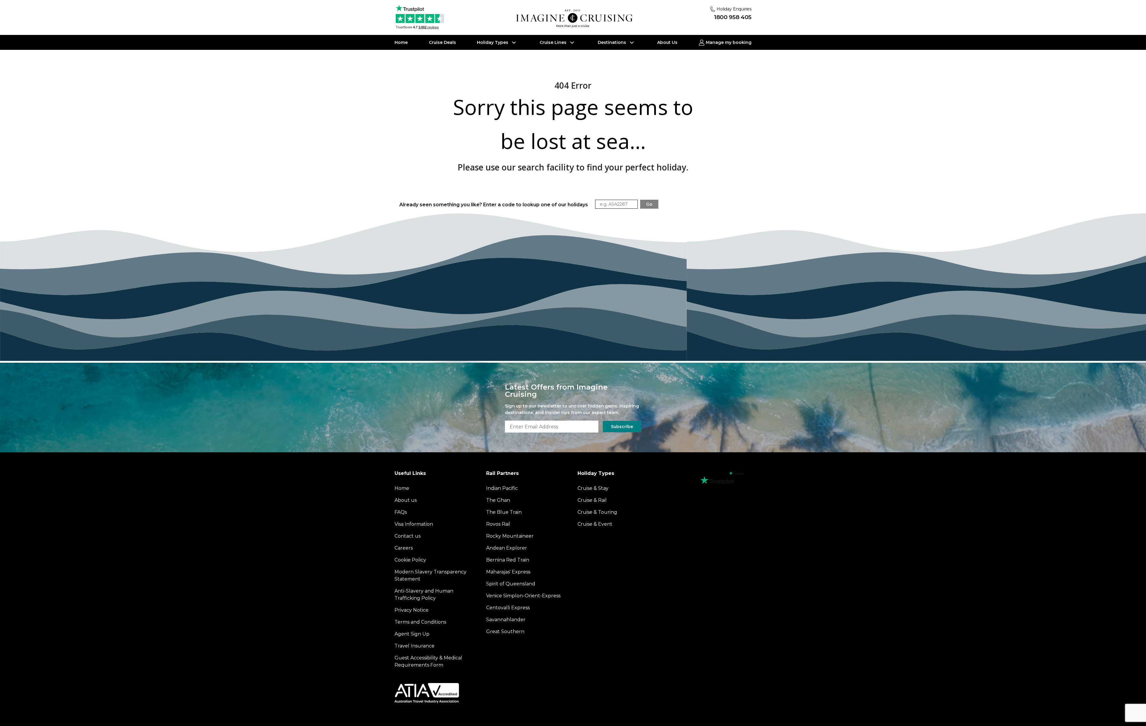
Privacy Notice (412, 610)
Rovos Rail (498, 524)
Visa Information (414, 524)
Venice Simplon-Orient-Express (523, 596)
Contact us (407, 536)
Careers (404, 548)
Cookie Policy (410, 560)
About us (406, 500)
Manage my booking (728, 42)
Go (649, 204)
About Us (667, 42)
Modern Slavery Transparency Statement (430, 575)
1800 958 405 (732, 17)
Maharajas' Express (508, 572)
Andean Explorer (506, 548)
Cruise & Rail (592, 500)
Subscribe (622, 426)
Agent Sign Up (412, 634)
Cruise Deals (442, 42)
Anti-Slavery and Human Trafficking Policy (424, 594)
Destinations (612, 42)
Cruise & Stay (593, 488)
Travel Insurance (415, 646)
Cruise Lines (554, 42)
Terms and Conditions (420, 622)
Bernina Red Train (507, 560)
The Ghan (498, 500)
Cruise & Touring (597, 512)
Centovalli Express (508, 607)
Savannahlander (506, 619)
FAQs (401, 512)
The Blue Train (504, 512)
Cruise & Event (594, 524)
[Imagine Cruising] (575, 19)
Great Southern (505, 631)
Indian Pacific (502, 488)
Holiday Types (493, 42)
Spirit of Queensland (510, 584)
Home (401, 42)
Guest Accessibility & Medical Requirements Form (428, 661)
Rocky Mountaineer (510, 536)
